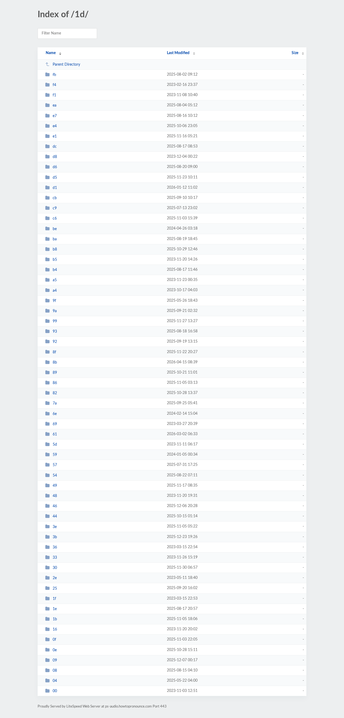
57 (55, 465)
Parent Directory (66, 64)
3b (55, 537)
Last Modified (178, 53)
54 (55, 475)
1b (55, 619)
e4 (55, 126)
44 (55, 516)
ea (54, 105)
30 (55, 568)
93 (55, 331)
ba (55, 239)
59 (55, 455)
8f (54, 352)
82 (55, 393)
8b (55, 362)
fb (54, 75)
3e (55, 527)
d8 (55, 157)
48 (55, 496)
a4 (55, 290)
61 (55, 434)
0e (55, 650)
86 (55, 383)
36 (55, 547)
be (55, 229)
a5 (55, 280)
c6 (55, 218)
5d (55, 444)
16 (55, 629)
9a (55, 311)
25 (55, 588)
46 (55, 506)
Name (51, 53)
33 (55, 557)
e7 (55, 116)
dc (55, 147)
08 (55, 671)
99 (55, 321)
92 (55, 342)
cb (55, 198)
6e (55, 414)
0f (54, 640)
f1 (54, 95)
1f (54, 599)
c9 (55, 208)
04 (55, 681)
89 (55, 373)
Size (295, 53)
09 (55, 660)
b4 (55, 270)
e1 (55, 136)
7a (55, 403)
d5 (55, 178)
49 (55, 486)
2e (55, 578)
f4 (54, 85)
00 (55, 691)
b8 (55, 249)
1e (55, 609)
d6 (55, 167)
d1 (55, 188)
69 (55, 424)
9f (54, 301)
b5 (55, 260)
